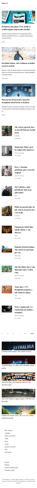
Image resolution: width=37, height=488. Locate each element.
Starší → (33, 333)
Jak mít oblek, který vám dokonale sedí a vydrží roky (25, 270)
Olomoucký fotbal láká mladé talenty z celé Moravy (24, 230)
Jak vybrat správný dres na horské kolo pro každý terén (25, 130)
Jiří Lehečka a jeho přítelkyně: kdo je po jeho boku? (23, 190)
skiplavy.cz (5, 3)
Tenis (16, 195)
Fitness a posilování (19, 153)
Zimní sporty (5, 78)
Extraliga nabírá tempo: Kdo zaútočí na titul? (16, 351)
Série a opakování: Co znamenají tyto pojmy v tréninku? (24, 310)
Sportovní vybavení (19, 175)
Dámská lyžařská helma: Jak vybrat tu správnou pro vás (25, 250)
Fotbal (16, 235)
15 (25, 333)
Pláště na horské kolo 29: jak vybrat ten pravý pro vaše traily (25, 210)
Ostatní (3, 41)
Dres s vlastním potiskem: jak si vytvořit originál (24, 170)
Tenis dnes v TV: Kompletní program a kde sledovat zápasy (23, 290)
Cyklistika (17, 135)
